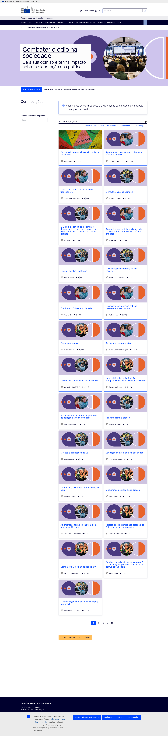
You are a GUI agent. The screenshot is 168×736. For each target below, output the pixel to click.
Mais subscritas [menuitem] (112, 126)
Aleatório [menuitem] (88, 126)
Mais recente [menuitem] (99, 126)
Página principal (26, 22)
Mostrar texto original (31, 89)
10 (112, 623)
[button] (143, 121)
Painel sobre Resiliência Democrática (81, 22)
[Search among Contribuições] (46, 120)
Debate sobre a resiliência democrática (49, 22)
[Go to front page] (36, 10)
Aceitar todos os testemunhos (87, 717)
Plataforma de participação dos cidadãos (36, 703)
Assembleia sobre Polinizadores (109, 22)
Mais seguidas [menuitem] (141, 126)
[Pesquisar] (145, 10)
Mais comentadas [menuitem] (127, 126)
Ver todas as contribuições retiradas (75, 637)
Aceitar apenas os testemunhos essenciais (121, 717)
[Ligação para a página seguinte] (117, 623)
